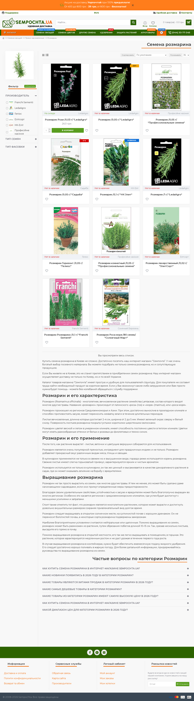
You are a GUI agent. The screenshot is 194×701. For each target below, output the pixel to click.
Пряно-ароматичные (34, 38)
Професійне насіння (178, 113)
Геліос (85, 257)
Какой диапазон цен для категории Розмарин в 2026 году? (85, 610)
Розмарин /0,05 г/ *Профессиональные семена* (166, 121)
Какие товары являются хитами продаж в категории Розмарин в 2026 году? (97, 582)
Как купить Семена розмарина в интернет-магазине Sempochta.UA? (91, 568)
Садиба (84, 188)
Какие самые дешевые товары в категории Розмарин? (82, 589)
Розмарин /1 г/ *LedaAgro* (166, 194)
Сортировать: (128, 55)
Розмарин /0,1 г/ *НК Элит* (116, 194)
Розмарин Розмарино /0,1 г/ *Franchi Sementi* (66, 336)
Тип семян (13, 139)
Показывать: (175, 55)
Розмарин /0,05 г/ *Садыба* (66, 194)
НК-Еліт (134, 188)
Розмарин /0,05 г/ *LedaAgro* (116, 119)
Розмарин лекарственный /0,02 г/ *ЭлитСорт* (166, 265)
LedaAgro (83, 113)
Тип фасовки (15, 146)
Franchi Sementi (80, 328)
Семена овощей (14, 38)
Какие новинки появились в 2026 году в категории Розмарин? (87, 575)
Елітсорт (184, 257)
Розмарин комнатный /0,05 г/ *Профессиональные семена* (116, 265)
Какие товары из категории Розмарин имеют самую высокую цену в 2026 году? (100, 596)
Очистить (31, 86)
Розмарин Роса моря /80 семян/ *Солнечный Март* (116, 336)
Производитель (17, 95)
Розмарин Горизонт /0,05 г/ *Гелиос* (66, 265)
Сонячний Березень (128, 328)
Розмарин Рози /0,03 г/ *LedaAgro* (66, 119)
